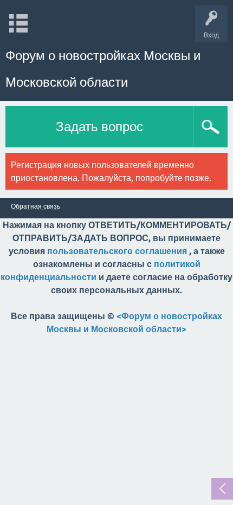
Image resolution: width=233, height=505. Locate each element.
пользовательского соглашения (117, 251)
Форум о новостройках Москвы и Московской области (102, 68)
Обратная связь (35, 206)
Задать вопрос (99, 126)
